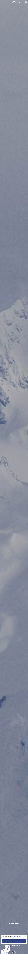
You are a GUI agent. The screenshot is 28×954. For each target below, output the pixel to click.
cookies (13, 936)
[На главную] (14, 2)
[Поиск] (7, 2)
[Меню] (3, 2)
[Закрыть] (25, 936)
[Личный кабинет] (19, 2)
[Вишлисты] (22, 2)
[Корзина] (26, 2)
